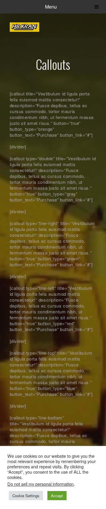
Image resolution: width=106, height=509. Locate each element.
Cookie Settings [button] (25, 495)
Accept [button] (57, 495)
